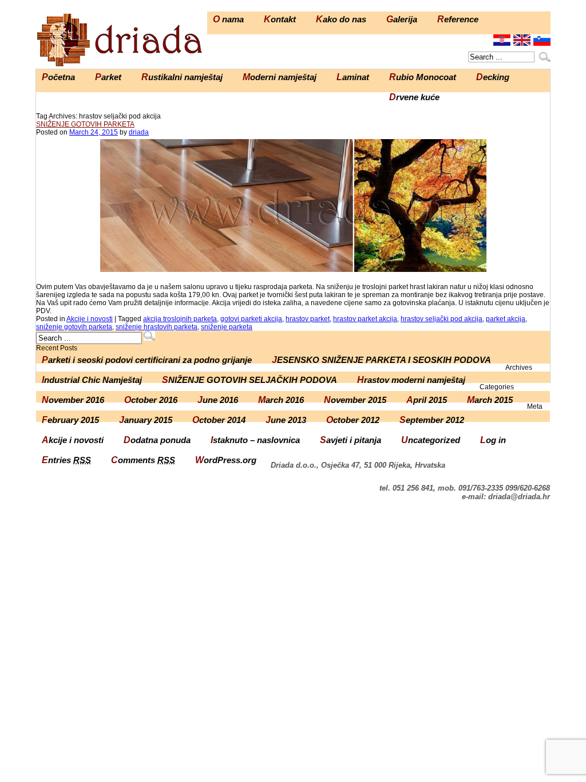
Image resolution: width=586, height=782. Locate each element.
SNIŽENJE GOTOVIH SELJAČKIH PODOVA (249, 380)
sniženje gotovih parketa (74, 327)
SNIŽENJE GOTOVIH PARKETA (85, 124)
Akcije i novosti (89, 319)
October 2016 (150, 400)
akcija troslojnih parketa (180, 319)
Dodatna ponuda (157, 440)
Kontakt (280, 19)
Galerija (401, 19)
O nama (228, 19)
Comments (143, 460)
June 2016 (217, 400)
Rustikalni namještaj (182, 77)
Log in (493, 440)
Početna (58, 77)
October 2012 (352, 420)
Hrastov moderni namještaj (411, 380)
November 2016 (73, 400)
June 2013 (286, 420)
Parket (108, 77)
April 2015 (426, 400)
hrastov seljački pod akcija (441, 319)
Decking (492, 77)
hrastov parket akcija (365, 319)
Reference (457, 19)
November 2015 (355, 400)
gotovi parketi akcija (251, 319)
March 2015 (490, 400)
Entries (66, 460)
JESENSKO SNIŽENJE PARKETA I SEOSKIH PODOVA (381, 360)
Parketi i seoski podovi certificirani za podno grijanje (147, 360)
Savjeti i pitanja (350, 440)
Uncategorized (430, 440)
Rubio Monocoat (422, 77)
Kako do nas (341, 19)
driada (139, 132)
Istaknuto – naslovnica (255, 440)
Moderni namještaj (279, 77)
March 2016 (281, 400)
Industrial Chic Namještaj (92, 380)
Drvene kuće (414, 97)
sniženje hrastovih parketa (156, 327)
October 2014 (219, 420)
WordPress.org (225, 460)
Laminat (352, 77)
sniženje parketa (226, 327)
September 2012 (431, 420)
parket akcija (505, 319)
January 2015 (145, 420)
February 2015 (70, 420)
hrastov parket (308, 319)
